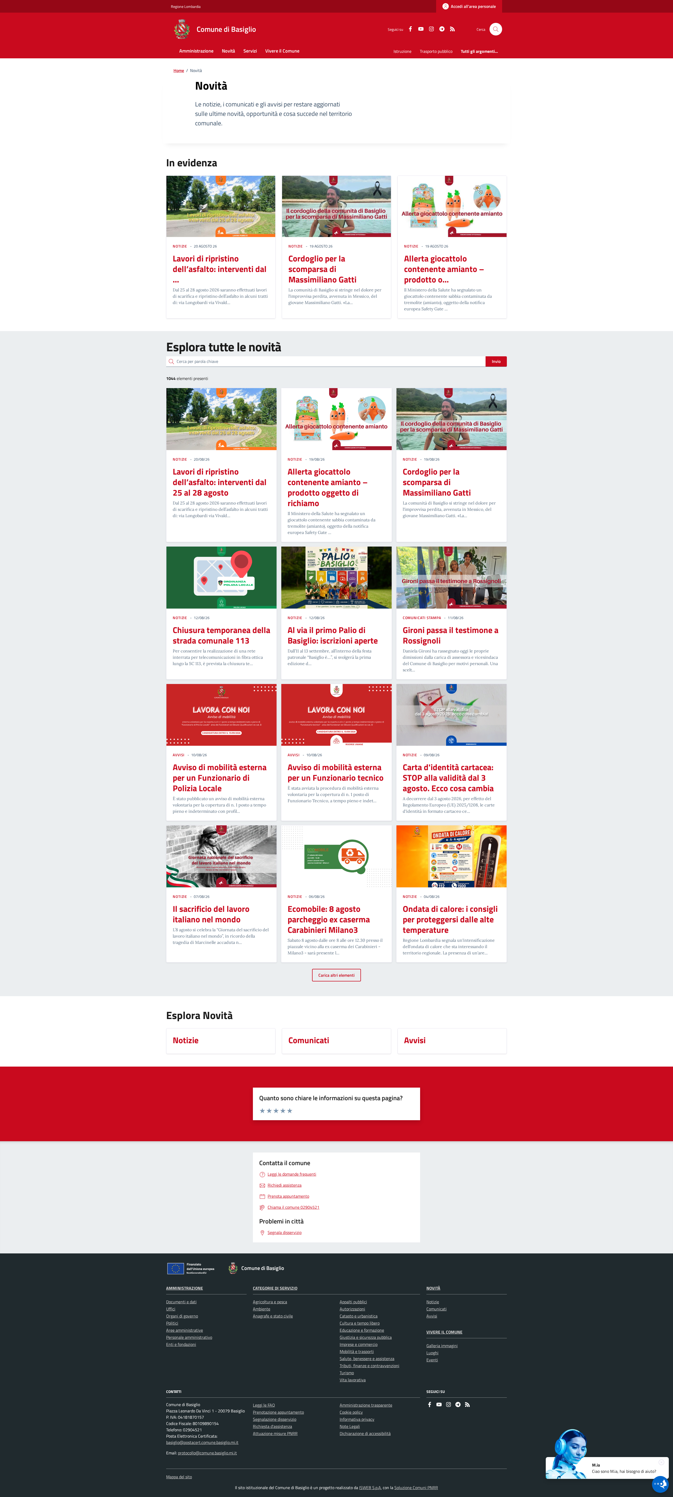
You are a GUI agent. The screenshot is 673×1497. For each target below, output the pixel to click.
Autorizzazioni (352, 1309)
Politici (172, 1323)
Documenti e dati (181, 1302)
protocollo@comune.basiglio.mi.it (207, 1453)
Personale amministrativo (189, 1337)
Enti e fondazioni (181, 1344)
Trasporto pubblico (436, 51)
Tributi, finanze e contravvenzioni (369, 1365)
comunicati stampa (422, 617)
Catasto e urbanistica (359, 1316)
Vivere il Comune (444, 1332)
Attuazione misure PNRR (275, 1433)
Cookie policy (351, 1412)
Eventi (432, 1360)
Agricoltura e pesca (270, 1302)
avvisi (179, 755)
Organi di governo (182, 1316)
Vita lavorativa (353, 1380)
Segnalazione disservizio (274, 1419)
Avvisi (431, 1316)
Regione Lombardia (186, 6)
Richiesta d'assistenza (272, 1426)
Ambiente (261, 1309)
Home (179, 70)
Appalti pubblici (353, 1302)
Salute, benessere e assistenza (367, 1358)
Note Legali (350, 1426)
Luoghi (432, 1353)
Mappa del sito (179, 1477)
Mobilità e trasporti (357, 1351)
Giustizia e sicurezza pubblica (366, 1337)
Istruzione (402, 51)
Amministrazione (184, 1288)
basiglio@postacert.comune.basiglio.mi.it (202, 1442)
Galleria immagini (442, 1345)
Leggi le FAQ (264, 1405)
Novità (433, 1288)
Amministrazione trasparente (366, 1405)
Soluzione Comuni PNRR (416, 1487)
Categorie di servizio (275, 1288)
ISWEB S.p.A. (370, 1487)
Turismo (347, 1373)
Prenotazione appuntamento (278, 1412)
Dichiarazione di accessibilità (365, 1433)
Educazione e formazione (362, 1330)
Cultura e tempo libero (360, 1323)
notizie (180, 246)
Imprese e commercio (359, 1344)
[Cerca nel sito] (496, 29)
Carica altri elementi (336, 975)
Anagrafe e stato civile (273, 1316)
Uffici (170, 1309)
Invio (496, 361)
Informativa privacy (357, 1419)
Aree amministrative (184, 1330)
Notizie (432, 1302)
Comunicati (436, 1309)
